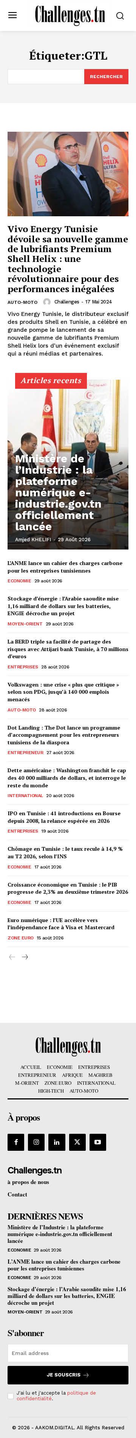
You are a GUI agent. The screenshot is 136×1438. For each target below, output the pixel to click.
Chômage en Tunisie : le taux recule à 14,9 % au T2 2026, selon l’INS (65, 852)
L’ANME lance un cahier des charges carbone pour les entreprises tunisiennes (65, 566)
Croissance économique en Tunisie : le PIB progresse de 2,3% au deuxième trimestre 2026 (68, 888)
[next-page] (24, 957)
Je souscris (63, 1375)
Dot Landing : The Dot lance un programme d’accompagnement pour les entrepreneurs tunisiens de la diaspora (64, 735)
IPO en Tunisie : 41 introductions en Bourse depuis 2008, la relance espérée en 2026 (64, 817)
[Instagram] (36, 1142)
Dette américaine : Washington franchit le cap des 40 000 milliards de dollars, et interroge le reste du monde (67, 777)
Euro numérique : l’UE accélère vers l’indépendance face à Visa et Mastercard (61, 923)
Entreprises (23, 667)
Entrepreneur (25, 752)
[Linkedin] (56, 1142)
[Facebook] (16, 1142)
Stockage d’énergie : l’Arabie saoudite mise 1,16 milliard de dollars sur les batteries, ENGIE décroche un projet (63, 606)
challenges (66, 302)
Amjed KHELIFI (33, 539)
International (25, 795)
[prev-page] (12, 957)
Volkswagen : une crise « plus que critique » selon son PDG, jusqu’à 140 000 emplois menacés (63, 692)
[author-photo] (48, 302)
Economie (19, 581)
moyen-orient (25, 624)
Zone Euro (21, 938)
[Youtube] (98, 1142)
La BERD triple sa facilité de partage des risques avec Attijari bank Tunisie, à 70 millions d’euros (68, 649)
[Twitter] (77, 1142)
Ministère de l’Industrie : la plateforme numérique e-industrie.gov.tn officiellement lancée (58, 492)
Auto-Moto (22, 302)
